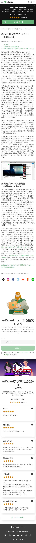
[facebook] (13, 279)
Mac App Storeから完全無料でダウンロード (15, 247)
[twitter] (3, 279)
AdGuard (3, 29)
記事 (9, 29)
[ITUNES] (32, 409)
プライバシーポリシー (24, 353)
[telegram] (18, 279)
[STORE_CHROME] (32, 458)
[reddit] (27, 279)
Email (3, 338)
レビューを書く (19, 517)
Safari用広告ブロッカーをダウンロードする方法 (18, 48)
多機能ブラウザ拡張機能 (11, 46)
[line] (32, 279)
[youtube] (22, 279)
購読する (18, 348)
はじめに (6, 44)
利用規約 (6, 354)
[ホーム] (8, 2)
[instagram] (8, 279)
